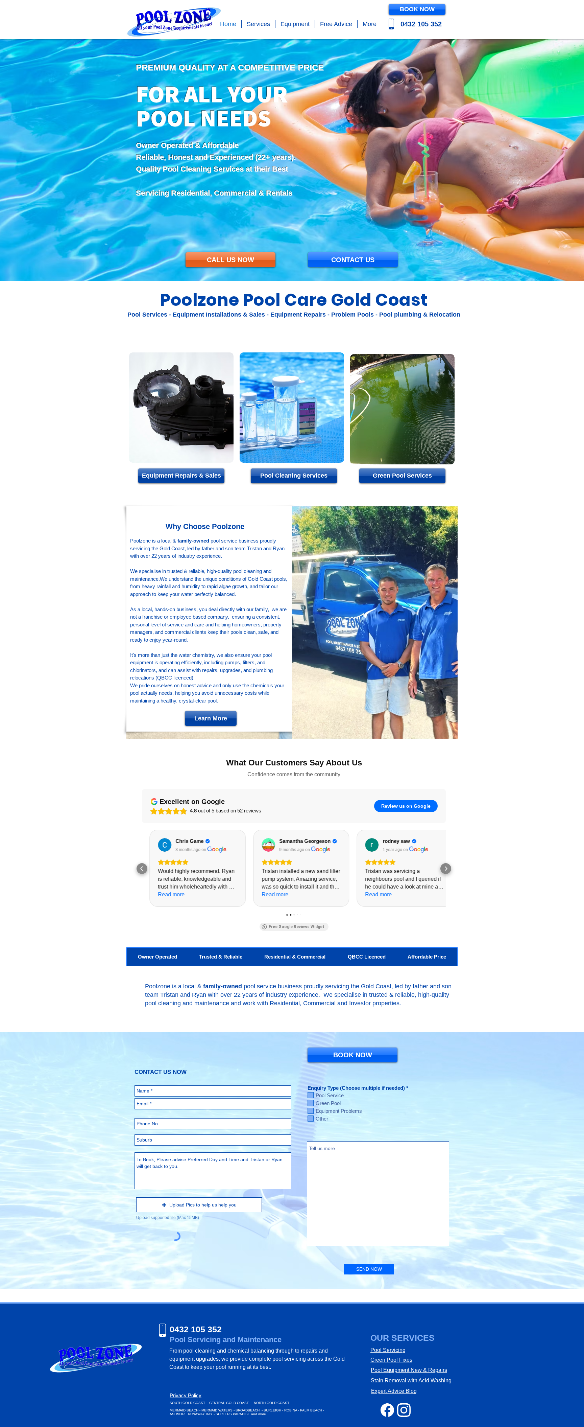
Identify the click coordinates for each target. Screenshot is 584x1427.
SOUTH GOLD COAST (187, 1403)
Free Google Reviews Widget (296, 926)
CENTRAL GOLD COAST (229, 1403)
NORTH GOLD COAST (272, 1403)
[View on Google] (157, 845)
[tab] (157, 957)
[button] (258, 24)
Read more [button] (164, 894)
